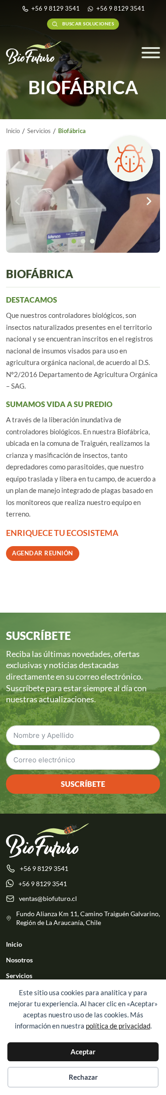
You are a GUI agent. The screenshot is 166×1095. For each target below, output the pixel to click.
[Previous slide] (17, 201)
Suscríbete (83, 783)
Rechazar (83, 1077)
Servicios (19, 975)
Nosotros (19, 960)
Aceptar (83, 1051)
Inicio (14, 944)
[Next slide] (148, 201)
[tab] (73, 241)
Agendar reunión (42, 553)
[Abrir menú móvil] (151, 52)
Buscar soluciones (88, 23)
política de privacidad (118, 1026)
